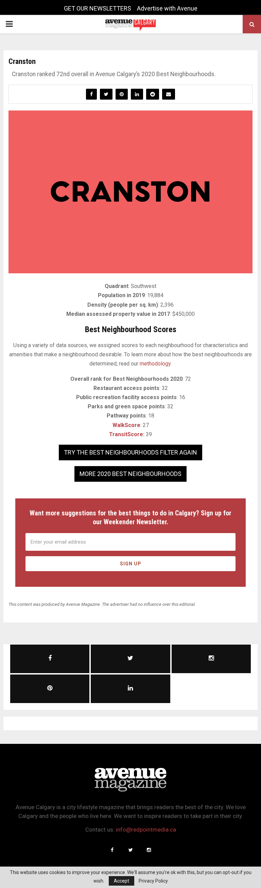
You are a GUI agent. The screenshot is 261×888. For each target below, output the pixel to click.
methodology (155, 363)
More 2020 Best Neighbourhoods (130, 473)
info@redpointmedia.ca (146, 829)
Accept (121, 881)
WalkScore (126, 425)
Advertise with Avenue (167, 8)
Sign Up (130, 563)
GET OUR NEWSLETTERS (97, 8)
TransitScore (126, 434)
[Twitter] (130, 849)
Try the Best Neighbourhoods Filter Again (130, 452)
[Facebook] (112, 849)
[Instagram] (148, 849)
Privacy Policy (153, 880)
